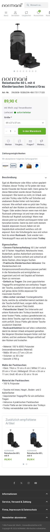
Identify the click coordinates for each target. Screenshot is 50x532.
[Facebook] (14, 483)
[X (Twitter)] (21, 483)
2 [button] (17, 71)
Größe (7, 117)
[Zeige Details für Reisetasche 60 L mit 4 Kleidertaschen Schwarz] (13, 439)
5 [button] (26, 71)
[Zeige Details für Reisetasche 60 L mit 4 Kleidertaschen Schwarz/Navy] (36, 439)
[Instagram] (29, 483)
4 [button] (23, 71)
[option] (25, 46)
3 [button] (20, 71)
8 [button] (35, 71)
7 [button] (32, 71)
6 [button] (29, 71)
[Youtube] (36, 483)
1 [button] (14, 71)
